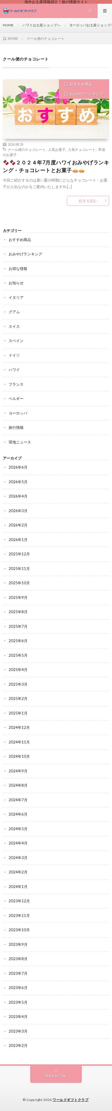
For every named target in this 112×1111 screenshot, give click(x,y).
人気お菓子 (56, 149)
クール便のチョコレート (27, 149)
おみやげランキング (86, 94)
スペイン (16, 340)
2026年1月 (18, 539)
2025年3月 (18, 684)
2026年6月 (18, 467)
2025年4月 (18, 669)
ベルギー (16, 398)
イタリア (16, 297)
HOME (8, 25)
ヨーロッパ (18, 413)
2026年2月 (18, 525)
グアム (14, 311)
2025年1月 (18, 713)
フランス (16, 384)
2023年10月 (19, 930)
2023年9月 (18, 944)
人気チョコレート (82, 149)
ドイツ (14, 355)
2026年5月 (18, 481)
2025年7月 (18, 626)
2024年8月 (18, 785)
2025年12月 (19, 554)
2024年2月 (18, 872)
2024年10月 (19, 756)
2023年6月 (18, 987)
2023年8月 (18, 958)
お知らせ (16, 283)
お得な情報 (18, 268)
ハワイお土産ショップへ (41, 25)
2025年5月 (18, 655)
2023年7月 (18, 973)
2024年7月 (18, 800)
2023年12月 (19, 901)
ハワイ (14, 369)
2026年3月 (18, 510)
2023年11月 (19, 915)
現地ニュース (20, 442)
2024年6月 (18, 814)
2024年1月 (18, 886)
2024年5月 (18, 828)
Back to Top (56, 1075)
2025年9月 (18, 597)
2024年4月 (18, 843)
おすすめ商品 (81, 84)
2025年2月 (18, 698)
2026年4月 (18, 496)
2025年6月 (18, 640)
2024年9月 (18, 771)
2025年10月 (19, 583)
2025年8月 (18, 611)
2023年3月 (18, 1031)
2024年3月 (18, 857)
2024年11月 (19, 742)
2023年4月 (18, 1016)
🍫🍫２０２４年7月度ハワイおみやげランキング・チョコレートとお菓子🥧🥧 (56, 166)
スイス (14, 326)
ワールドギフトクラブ (70, 1100)
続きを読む (88, 200)
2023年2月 (18, 1045)
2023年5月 (18, 1002)
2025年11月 (19, 568)
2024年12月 (19, 727)
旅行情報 (16, 427)
